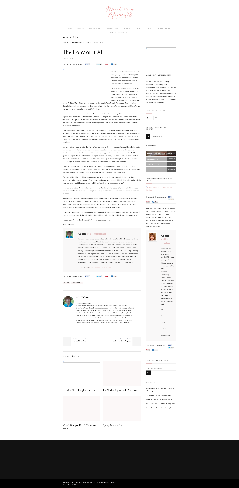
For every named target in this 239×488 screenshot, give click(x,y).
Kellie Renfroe (166, 241)
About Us (80, 28)
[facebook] (147, 118)
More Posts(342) (165, 335)
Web (86, 267)
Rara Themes (110, 482)
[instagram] (152, 118)
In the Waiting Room (168, 404)
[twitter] (156, 118)
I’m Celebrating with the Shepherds (120, 390)
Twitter (91, 267)
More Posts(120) (107, 267)
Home (70, 28)
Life (138, 28)
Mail (82, 267)
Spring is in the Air (112, 425)
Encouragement (164, 28)
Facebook (97, 267)
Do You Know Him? (111, 28)
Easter (66, 283)
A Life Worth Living (164, 395)
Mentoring (127, 28)
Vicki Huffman (68, 58)
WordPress (75, 485)
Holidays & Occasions (119, 33)
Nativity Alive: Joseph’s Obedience (80, 390)
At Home (149, 28)
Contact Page (94, 28)
